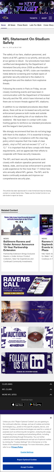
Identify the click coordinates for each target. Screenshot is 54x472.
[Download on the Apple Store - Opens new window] (17, 405)
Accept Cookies (27, 467)
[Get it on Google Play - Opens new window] (35, 406)
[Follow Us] (27, 363)
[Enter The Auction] (27, 337)
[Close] (51, 418)
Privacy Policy (17, 447)
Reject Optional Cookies (27, 460)
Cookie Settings (27, 452)
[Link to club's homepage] (5, 17)
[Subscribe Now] (27, 286)
